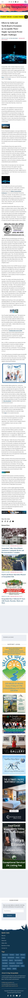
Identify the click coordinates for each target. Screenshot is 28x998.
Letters (22, 957)
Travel (3, 968)
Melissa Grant (14, 38)
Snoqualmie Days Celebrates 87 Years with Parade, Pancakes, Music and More (13, 601)
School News (19, 963)
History (17, 957)
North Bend (4, 960)
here (3, 77)
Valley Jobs (4, 943)
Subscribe (9, 915)
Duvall (17, 954)
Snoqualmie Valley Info (16, 545)
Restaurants (12, 963)
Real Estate (4, 963)
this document (7, 401)
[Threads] (3, 522)
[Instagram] (8, 522)
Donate (3, 938)
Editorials (23, 954)
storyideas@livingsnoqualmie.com (10, 984)
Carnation (12, 954)
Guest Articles (11, 957)
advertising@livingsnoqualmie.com (10, 986)
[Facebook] (5, 522)
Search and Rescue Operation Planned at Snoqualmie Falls (14, 575)
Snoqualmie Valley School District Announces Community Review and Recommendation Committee (13, 550)
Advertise (4, 940)
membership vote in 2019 (15, 330)
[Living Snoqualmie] (14, 7)
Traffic (22, 965)
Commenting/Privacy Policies (14, 992)
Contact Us (4, 948)
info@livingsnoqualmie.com (8, 982)
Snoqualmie (5, 965)
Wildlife (14, 968)
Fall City (4, 957)
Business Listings (6, 945)
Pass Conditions (18, 960)
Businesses (5, 954)
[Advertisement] (14, 619)
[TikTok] (10, 522)
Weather (4, 935)
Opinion (11, 960)
